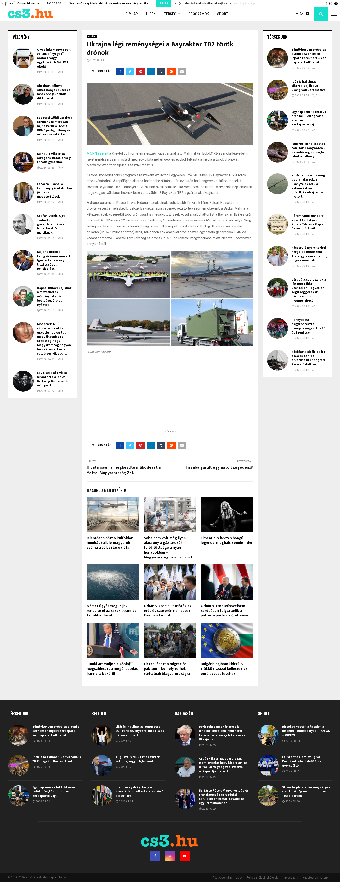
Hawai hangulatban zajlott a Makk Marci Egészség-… (219, 3)
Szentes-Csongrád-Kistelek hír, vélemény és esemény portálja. (109, 3)
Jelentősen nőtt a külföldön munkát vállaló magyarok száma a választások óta (110, 543)
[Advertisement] (170, 399)
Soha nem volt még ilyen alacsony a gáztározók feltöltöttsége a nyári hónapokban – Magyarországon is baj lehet (168, 547)
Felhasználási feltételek (262, 877)
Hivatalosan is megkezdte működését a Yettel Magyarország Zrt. (124, 470)
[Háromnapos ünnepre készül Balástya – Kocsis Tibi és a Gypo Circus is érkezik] (277, 224)
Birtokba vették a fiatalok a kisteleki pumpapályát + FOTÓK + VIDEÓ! (306, 731)
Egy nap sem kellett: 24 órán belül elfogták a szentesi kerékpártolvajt (308, 118)
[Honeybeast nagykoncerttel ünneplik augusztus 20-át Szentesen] (277, 328)
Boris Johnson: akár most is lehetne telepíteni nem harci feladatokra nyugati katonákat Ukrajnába (223, 733)
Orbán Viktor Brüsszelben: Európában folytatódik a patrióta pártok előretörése (224, 611)
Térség (170, 14)
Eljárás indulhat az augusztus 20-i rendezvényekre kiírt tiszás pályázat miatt (140, 731)
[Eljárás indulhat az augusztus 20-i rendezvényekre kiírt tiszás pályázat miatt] (101, 735)
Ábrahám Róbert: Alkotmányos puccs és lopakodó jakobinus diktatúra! (53, 92)
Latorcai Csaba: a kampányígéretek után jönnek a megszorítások (54, 190)
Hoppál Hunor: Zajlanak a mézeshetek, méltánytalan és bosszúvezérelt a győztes (54, 296)
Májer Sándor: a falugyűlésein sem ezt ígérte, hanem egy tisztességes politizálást (54, 260)
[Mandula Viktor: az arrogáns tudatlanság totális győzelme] (23, 162)
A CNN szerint (97, 153)
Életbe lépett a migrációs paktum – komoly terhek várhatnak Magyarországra (167, 669)
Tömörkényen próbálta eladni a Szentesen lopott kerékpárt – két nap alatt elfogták (308, 56)
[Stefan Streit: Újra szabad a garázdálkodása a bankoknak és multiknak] (23, 224)
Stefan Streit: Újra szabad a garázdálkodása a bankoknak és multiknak (51, 224)
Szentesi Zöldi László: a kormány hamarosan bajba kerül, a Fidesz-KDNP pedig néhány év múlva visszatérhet (54, 126)
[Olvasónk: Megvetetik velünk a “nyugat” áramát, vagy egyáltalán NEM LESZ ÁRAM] (23, 58)
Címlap (131, 14)
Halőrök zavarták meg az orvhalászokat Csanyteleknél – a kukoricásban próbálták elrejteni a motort (308, 186)
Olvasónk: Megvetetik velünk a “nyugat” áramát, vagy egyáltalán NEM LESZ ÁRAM (54, 58)
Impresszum (290, 877)
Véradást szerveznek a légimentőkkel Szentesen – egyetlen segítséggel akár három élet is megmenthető (308, 290)
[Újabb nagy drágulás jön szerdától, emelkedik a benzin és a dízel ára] (101, 795)
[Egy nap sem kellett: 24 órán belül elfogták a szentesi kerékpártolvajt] (277, 120)
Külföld (92, 36)
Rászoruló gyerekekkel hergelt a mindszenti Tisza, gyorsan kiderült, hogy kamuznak (309, 254)
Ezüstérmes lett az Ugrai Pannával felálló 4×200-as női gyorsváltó (304, 761)
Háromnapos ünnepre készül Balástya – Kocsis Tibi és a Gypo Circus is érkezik (307, 222)
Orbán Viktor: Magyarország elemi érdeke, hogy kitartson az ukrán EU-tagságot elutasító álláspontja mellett (223, 765)
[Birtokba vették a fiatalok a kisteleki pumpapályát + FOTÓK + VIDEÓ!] (268, 735)
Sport (222, 14)
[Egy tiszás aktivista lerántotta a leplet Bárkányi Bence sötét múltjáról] (23, 381)
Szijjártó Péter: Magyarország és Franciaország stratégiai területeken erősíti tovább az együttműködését (224, 797)
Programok (198, 14)
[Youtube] (309, 14)
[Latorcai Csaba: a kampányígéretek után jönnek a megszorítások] (23, 192)
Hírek (150, 14)
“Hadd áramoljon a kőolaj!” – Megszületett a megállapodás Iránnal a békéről (112, 669)
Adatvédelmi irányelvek (227, 877)
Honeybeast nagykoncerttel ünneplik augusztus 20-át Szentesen (309, 326)
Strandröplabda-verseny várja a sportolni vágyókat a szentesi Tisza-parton (306, 791)
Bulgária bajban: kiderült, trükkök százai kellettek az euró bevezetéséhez (224, 669)
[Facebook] (298, 14)
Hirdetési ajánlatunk (315, 877)
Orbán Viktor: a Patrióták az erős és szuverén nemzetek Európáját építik (168, 611)
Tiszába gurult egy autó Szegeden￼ (219, 467)
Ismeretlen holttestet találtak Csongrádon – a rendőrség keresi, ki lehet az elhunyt (308, 150)
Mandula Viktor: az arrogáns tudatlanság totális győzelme (54, 158)
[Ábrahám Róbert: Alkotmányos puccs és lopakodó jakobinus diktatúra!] (23, 94)
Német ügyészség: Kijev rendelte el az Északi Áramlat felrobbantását (111, 611)
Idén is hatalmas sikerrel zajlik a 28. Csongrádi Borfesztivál (308, 86)
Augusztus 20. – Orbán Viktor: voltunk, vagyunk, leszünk (138, 759)
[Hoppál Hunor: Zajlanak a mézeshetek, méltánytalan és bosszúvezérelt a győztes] (23, 296)
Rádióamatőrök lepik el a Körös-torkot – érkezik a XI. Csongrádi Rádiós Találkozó (309, 358)
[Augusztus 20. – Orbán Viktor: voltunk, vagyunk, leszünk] (101, 765)
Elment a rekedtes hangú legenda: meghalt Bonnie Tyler (227, 540)
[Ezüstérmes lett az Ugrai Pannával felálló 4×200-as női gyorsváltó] (268, 765)
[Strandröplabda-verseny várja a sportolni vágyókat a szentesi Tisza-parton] (268, 795)
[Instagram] (303, 14)
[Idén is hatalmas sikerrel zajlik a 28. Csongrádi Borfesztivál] (277, 90)
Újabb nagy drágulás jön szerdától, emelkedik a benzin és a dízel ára (140, 791)
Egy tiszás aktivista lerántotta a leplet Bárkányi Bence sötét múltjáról (53, 379)
